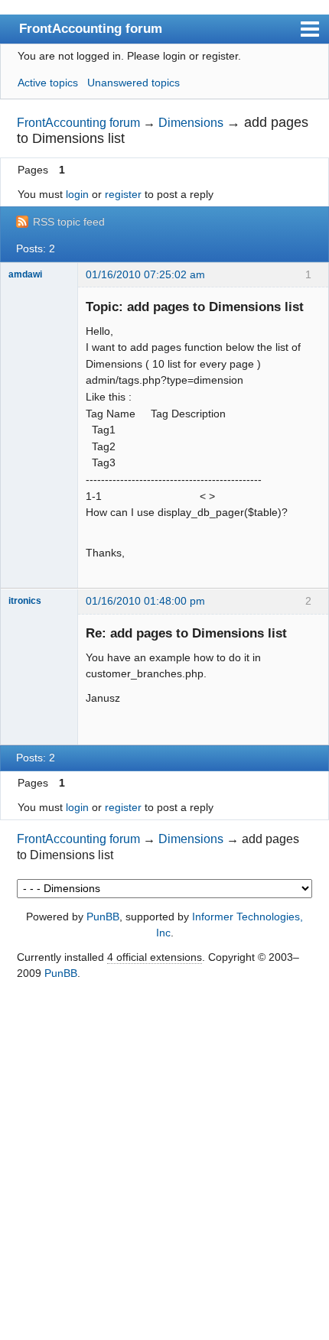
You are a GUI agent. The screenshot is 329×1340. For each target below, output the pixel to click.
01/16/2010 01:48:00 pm (145, 601)
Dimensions (190, 122)
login (77, 194)
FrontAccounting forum (90, 28)
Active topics (48, 82)
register (123, 194)
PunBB (102, 916)
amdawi (25, 274)
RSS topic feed (69, 222)
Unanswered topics (133, 82)
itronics (24, 600)
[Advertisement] (164, 1161)
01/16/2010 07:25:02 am (145, 274)
